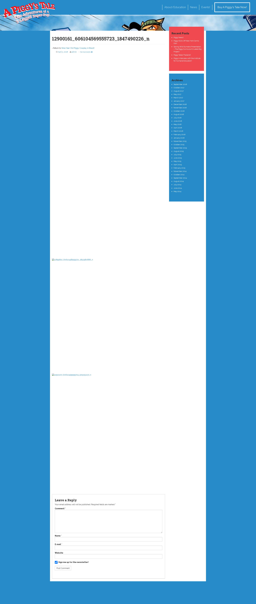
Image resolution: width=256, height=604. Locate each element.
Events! (205, 7)
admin (74, 52)
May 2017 (177, 94)
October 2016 (179, 111)
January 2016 (179, 138)
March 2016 (178, 131)
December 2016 (180, 104)
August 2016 (179, 114)
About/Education (175, 7)
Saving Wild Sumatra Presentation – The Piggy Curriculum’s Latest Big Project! (187, 49)
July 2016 (177, 118)
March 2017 (178, 98)
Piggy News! (178, 37)
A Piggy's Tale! (29, 12)
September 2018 (180, 84)
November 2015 (180, 141)
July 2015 (177, 155)
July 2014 (177, 185)
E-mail (58, 544)
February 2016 (179, 135)
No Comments (85, 52)
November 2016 (180, 108)
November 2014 (180, 171)
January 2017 (179, 101)
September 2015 (180, 148)
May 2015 (177, 161)
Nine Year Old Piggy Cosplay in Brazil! (78, 48)
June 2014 (178, 188)
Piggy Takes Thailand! (182, 55)
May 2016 (177, 124)
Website (59, 553)
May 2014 (177, 191)
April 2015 (178, 165)
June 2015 (178, 158)
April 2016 (178, 128)
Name (58, 536)
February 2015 (179, 168)
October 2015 (179, 145)
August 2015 (179, 151)
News (193, 7)
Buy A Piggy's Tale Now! (232, 7)
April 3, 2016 (63, 52)
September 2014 (180, 178)
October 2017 (179, 88)
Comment (60, 508)
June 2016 (178, 121)
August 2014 (179, 181)
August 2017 (179, 91)
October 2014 (179, 175)
